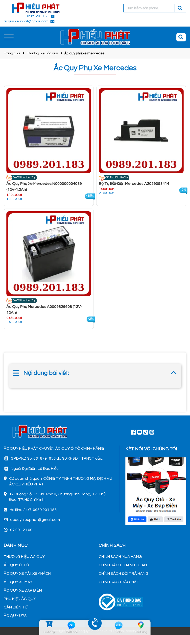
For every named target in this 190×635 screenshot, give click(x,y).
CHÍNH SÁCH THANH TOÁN (123, 565)
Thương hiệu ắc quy (42, 53)
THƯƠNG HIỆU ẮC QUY (24, 557)
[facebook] (155, 490)
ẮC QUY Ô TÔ (16, 565)
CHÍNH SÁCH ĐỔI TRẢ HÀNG (123, 573)
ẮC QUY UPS (15, 616)
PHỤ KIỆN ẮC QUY (20, 599)
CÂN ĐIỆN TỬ (15, 607)
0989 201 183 (37, 16)
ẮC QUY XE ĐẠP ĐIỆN (23, 590)
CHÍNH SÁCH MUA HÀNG (120, 557)
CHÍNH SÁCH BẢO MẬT (119, 582)
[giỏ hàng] (49, 625)
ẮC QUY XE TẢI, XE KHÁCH (27, 573)
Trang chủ (12, 53)
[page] (133, 432)
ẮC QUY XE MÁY (18, 582)
